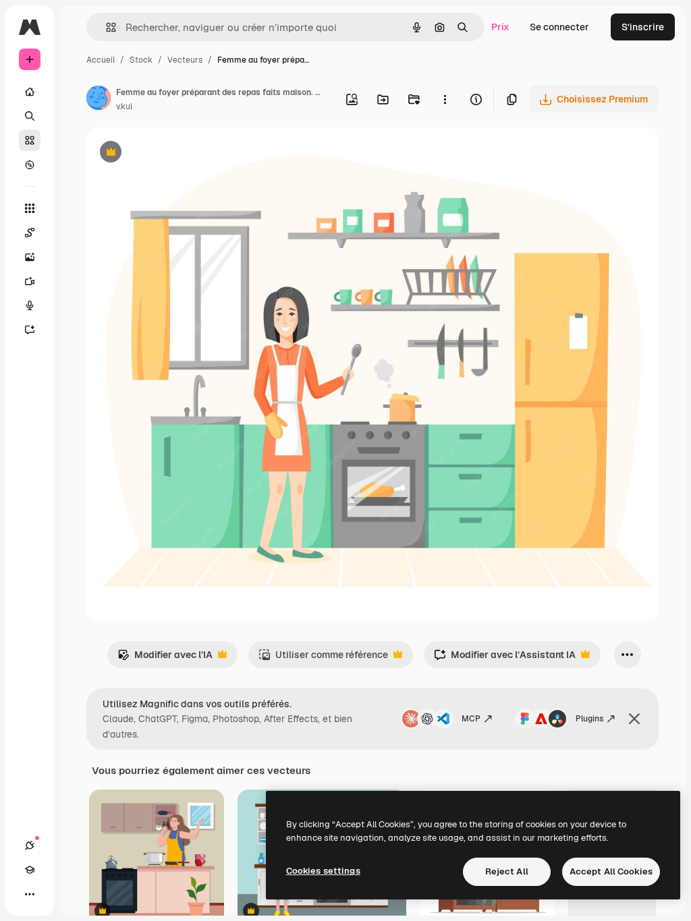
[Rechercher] (29, 116)
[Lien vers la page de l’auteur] (98, 100)
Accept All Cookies (611, 871)
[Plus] (29, 894)
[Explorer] (29, 164)
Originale (175, 153)
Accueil (100, 60)
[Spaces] (29, 232)
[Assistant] (29, 329)
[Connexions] (29, 845)
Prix (500, 27)
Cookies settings (323, 871)
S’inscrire (642, 27)
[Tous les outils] (29, 208)
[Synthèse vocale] (29, 305)
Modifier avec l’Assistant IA (505, 658)
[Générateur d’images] (29, 257)
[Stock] (29, 140)
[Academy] (29, 870)
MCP (471, 718)
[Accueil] (29, 91)
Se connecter (559, 27)
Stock (141, 60)
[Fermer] (634, 719)
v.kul (124, 106)
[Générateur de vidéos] (29, 281)
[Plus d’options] (444, 99)
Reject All (506, 871)
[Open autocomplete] (105, 27)
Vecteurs (184, 60)
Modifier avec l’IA (165, 658)
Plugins (589, 718)
